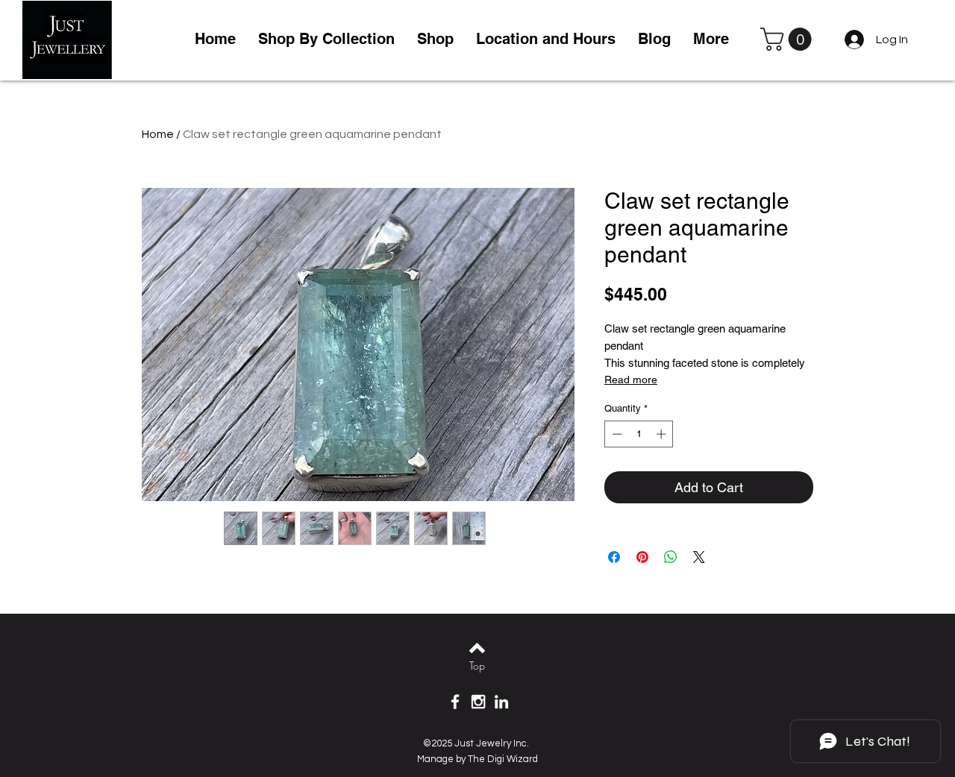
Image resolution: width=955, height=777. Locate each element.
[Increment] (662, 434)
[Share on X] (699, 557)
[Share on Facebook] (614, 557)
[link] (788, 39)
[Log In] (851, 39)
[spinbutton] (639, 434)
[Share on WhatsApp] (671, 557)
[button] (435, 39)
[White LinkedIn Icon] (501, 701)
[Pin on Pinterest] (642, 557)
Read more (630, 380)
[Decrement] (615, 434)
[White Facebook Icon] (455, 701)
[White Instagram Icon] (478, 701)
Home (158, 134)
